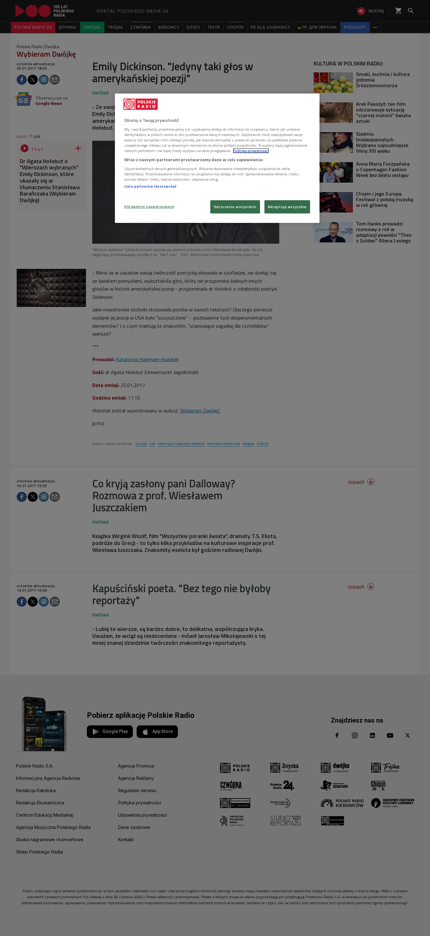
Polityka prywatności (251, 150)
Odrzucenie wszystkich (235, 206)
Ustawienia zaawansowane (149, 206)
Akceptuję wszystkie (287, 206)
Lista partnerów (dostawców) (150, 186)
